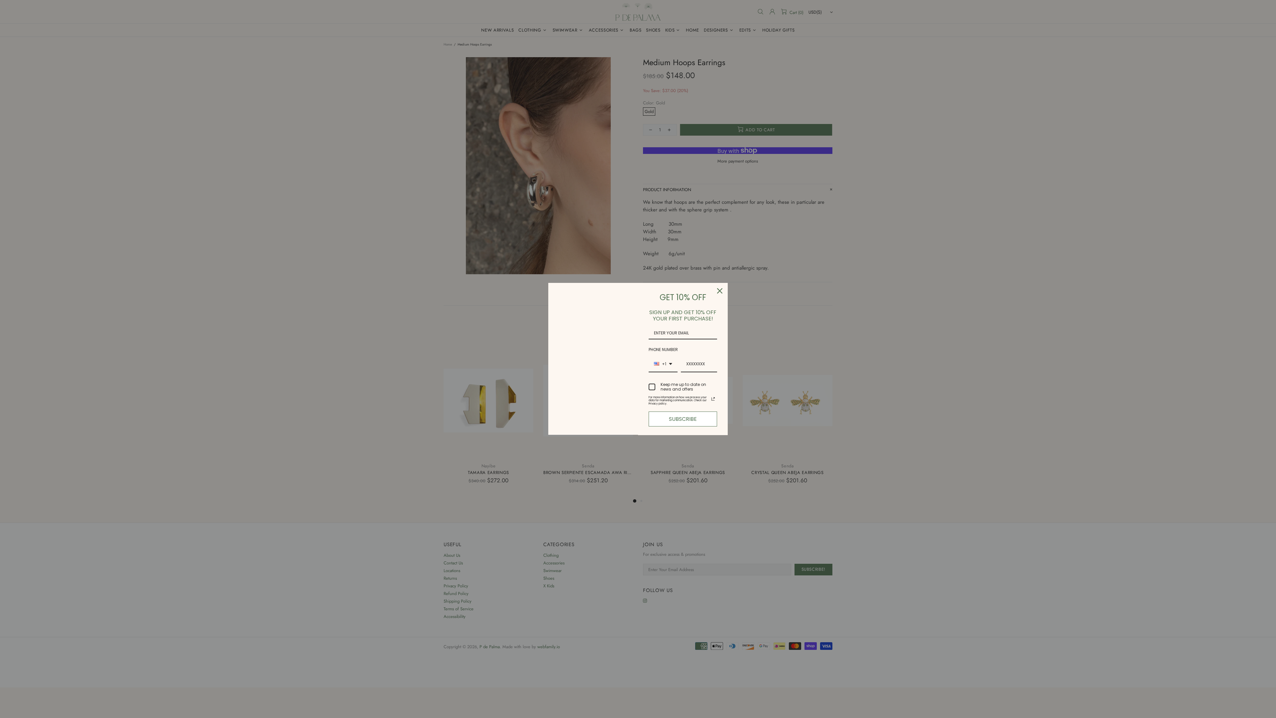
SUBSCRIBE (683, 419)
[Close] (720, 291)
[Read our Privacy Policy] (713, 399)
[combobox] (663, 364)
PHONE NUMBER (663, 349)
